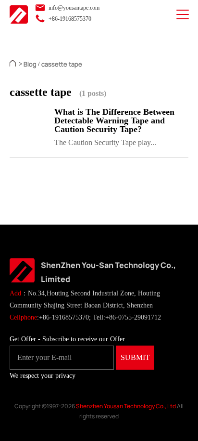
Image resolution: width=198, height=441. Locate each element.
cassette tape (61, 64)
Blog (30, 64)
